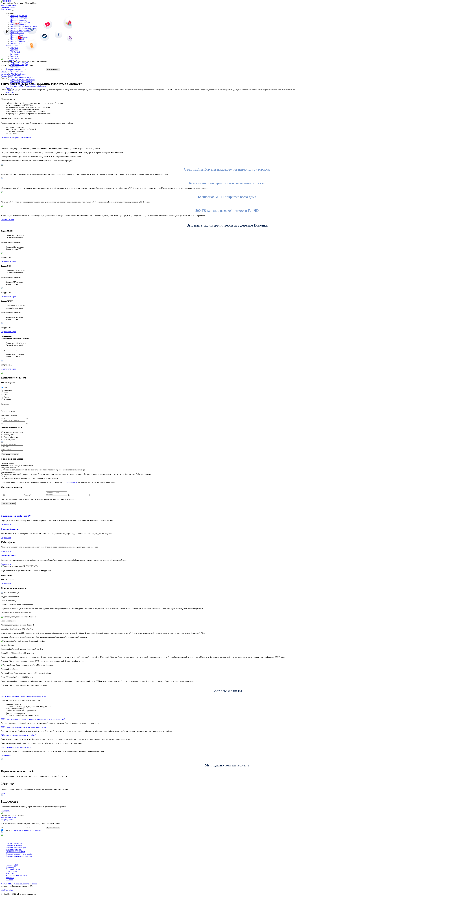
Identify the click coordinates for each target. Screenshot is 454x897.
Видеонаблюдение (11, 437)
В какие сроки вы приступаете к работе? (18, 735)
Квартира (8, 390)
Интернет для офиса (18, 16)
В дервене (14, 56)
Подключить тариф (8, 261)
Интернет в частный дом (20, 22)
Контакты (10, 873)
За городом (14, 54)
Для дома (14, 48)
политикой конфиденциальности (27, 830)
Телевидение (9, 435)
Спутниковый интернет (20, 24)
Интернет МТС (16, 43)
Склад (6, 397)
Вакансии (10, 878)
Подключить (6, 524)
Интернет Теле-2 (17, 33)
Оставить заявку (7, 220)
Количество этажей (9, 411)
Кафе (6, 392)
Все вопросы (6, 755)
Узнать (3, 793)
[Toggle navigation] (13, 10)
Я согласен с (22, 830)
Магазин (7, 399)
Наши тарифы (11, 871)
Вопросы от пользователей (16, 876)
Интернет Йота (16, 35)
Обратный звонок (8, 7)
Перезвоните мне (53, 828)
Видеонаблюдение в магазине (22, 80)
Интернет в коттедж (18, 18)
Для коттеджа (15, 75)
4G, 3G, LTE (15, 52)
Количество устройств (10, 420)
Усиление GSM (8, 555)
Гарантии (9, 880)
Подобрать (5, 811)
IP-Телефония (9, 439)
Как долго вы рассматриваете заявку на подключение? (24, 727)
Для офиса (14, 58)
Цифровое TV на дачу (19, 65)
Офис (6, 395)
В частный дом (16, 71)
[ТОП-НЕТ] (6, 1)
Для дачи (14, 50)
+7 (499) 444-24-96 (8, 5)
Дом (5, 388)
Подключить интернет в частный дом (16, 137)
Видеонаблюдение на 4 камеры (23, 84)
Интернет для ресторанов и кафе (23, 26)
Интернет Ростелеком (19, 37)
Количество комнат (9, 416)
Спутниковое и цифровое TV (16, 516)
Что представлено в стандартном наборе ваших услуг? (24, 696)
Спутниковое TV (17, 67)
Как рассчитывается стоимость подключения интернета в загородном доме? (33, 719)
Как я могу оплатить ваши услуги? (16, 747)
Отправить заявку (8, 503)
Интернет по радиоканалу (20, 31)
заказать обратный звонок (26, 884)
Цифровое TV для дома (19, 63)
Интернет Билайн (17, 41)
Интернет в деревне (18, 20)
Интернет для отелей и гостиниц (23, 28)
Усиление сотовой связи (13, 432)
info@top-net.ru (7, 890)
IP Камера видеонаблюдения (21, 77)
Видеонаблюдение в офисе (21, 82)
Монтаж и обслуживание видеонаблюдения (28, 86)
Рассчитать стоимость (10, 454)
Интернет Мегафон (18, 39)
